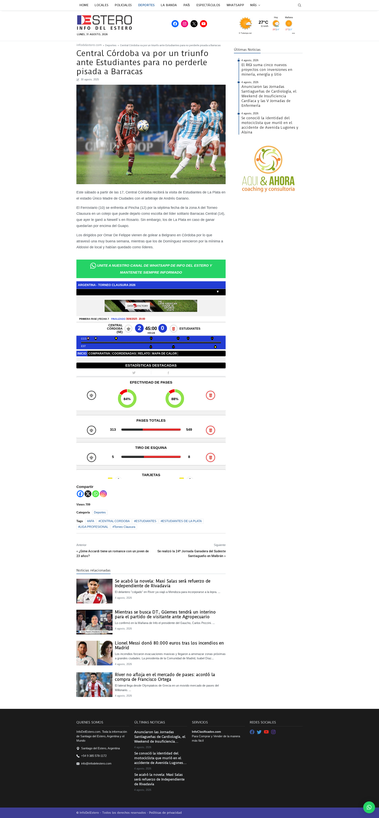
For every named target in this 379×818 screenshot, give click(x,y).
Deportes (146, 5)
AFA (91, 521)
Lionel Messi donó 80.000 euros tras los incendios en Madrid (169, 645)
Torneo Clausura (124, 526)
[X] (87, 493)
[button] (369, 807)
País (186, 5)
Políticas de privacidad (165, 812)
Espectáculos (208, 5)
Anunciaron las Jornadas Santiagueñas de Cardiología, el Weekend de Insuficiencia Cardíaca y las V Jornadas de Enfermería (159, 737)
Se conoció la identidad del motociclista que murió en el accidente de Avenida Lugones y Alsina (160, 758)
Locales (101, 5)
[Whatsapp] (95, 493)
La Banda (169, 5)
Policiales (123, 5)
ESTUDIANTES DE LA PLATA (182, 521)
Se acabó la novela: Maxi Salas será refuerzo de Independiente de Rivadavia (162, 583)
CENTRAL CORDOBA (115, 521)
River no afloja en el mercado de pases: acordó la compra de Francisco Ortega (165, 677)
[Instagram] (103, 493)
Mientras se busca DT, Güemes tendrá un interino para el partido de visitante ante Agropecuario (165, 614)
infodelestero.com (89, 45)
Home (84, 5)
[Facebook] (80, 493)
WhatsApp (235, 5)
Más (253, 5)
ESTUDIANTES (146, 521)
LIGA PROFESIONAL (94, 526)
